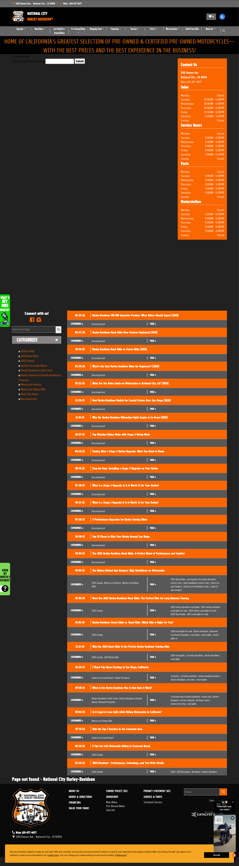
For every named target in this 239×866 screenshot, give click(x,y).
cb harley (175, 675)
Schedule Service (153, 802)
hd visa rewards (187, 700)
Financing (75, 802)
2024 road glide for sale (182, 631)
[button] (222, 16)
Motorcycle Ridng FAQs (33, 389)
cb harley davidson (195, 655)
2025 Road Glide (178, 579)
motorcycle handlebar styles (196, 586)
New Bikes (111, 802)
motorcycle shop (179, 703)
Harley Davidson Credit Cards (37, 370)
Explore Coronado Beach (34, 365)
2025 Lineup (27, 360)
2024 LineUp (27, 351)
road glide (196, 634)
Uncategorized (29, 398)
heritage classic (203, 700)
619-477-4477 (194, 81)
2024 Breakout (184, 771)
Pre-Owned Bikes (115, 806)
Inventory (112, 796)
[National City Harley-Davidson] (18, 16)
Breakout (196, 771)
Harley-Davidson (201, 631)
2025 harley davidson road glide (185, 606)
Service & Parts (153, 796)
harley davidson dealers (210, 675)
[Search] (58, 329)
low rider (191, 679)
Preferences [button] (120, 855)
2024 (173, 771)
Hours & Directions (80, 796)
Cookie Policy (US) (117, 791)
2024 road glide (178, 655)
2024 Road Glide (30, 355)
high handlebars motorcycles (196, 582)
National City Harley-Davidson (28, 61)
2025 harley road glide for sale (203, 610)
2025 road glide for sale (197, 614)
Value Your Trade (79, 808)
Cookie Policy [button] (53, 855)
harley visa (207, 696)
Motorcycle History (31, 384)
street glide (206, 634)
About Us (74, 791)
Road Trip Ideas (29, 393)
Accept (216, 855)
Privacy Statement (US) (157, 791)
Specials (110, 809)
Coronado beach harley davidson (186, 696)
